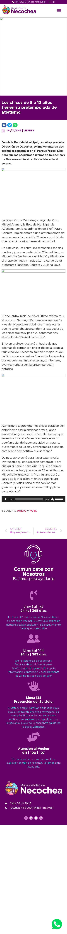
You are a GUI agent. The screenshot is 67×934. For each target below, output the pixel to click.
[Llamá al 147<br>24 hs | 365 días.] (33, 595)
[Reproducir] (5, 499)
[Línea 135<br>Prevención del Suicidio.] (33, 686)
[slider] (59, 499)
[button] (59, 10)
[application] (33, 499)
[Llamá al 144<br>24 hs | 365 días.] (33, 639)
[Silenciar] (52, 499)
